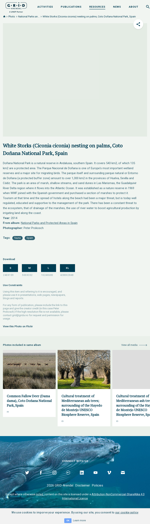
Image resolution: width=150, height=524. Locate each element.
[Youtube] (95, 477)
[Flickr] (68, 477)
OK (67, 520)
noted (39, 494)
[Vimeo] (109, 477)
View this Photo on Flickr (18, 326)
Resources (97, 6)
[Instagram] (54, 477)
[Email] (123, 477)
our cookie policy (126, 512)
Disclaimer (82, 485)
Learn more (79, 520)
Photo (11, 16)
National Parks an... (28, 16)
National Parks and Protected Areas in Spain (49, 223)
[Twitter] (27, 477)
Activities (45, 6)
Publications (71, 6)
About (133, 6)
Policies (97, 485)
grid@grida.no (20, 315)
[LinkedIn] (82, 477)
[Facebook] (41, 477)
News (117, 6)
